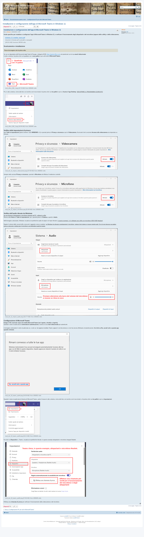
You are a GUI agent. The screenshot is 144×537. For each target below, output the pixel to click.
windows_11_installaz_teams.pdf (15, 37)
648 (127, 31)
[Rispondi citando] (117, 30)
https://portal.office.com (53, 54)
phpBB (66, 516)
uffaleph (123, 29)
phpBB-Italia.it (76, 517)
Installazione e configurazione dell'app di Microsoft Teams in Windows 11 (34, 24)
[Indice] (7, 5)
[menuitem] (138, 16)
